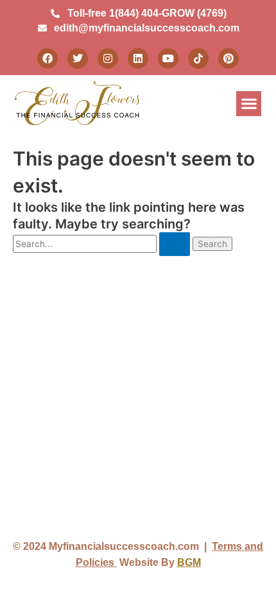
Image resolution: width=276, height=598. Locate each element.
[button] (248, 103)
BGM (189, 562)
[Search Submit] (174, 244)
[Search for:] (103, 244)
